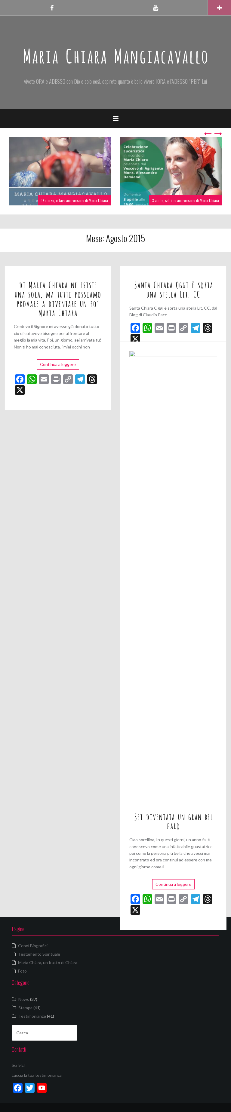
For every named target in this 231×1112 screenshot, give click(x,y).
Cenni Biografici (33, 945)
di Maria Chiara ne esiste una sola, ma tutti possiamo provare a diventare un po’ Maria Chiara (57, 298)
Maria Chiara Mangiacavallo (115, 54)
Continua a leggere (58, 364)
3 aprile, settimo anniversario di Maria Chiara (185, 200)
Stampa (25, 1007)
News (23, 999)
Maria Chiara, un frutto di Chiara (47, 962)
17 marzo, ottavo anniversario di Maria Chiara (74, 200)
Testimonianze (32, 1016)
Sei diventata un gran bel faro (173, 821)
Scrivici (18, 1065)
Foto (22, 970)
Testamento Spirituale (39, 954)
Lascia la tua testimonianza (37, 1075)
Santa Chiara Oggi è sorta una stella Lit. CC (173, 289)
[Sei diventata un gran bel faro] (173, 576)
